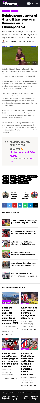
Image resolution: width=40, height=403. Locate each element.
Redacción (8, 334)
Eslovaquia (22, 176)
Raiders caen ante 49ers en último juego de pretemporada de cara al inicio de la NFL (24, 233)
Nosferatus (27, 179)
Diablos (13, 176)
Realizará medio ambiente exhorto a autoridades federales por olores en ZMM (10, 315)
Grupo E (6, 179)
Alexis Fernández (11, 41)
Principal (14, 11)
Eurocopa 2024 (32, 176)
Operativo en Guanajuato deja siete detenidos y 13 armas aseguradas (23, 265)
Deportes (6, 11)
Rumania (6, 182)
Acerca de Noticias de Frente (6, 398)
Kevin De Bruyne (15, 179)
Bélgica (6, 176)
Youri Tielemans (23, 182)
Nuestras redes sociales (34, 398)
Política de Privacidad (25, 398)
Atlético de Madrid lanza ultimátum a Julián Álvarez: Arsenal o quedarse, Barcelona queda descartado (24, 245)
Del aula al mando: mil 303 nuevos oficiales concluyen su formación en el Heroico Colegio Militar (24, 277)
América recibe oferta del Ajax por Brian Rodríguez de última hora (24, 223)
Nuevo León (6, 301)
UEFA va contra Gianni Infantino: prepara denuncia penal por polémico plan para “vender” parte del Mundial (23, 255)
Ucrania (13, 182)
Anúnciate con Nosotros (15, 398)
